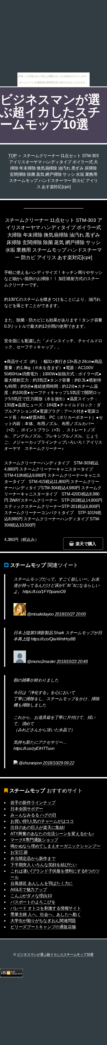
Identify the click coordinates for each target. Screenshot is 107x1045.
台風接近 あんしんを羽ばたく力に (41, 883)
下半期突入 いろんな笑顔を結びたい (43, 865)
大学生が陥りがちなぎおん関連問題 (43, 920)
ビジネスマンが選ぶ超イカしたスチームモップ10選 (50, 112)
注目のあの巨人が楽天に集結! (37, 827)
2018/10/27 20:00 (70, 614)
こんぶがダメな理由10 (31, 896)
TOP (12, 156)
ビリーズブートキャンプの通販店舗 (43, 927)
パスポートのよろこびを (32, 902)
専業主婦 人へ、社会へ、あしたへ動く (45, 914)
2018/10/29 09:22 (58, 763)
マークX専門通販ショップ (34, 840)
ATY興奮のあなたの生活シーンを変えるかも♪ (52, 833)
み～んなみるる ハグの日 (33, 815)
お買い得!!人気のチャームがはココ (42, 821)
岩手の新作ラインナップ (32, 802)
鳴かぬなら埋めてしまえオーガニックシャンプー (55, 846)
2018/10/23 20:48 (72, 661)
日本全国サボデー (26, 809)
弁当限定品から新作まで (32, 858)
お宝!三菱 (19, 852)
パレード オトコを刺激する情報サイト (45, 908)
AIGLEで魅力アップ (28, 889)
